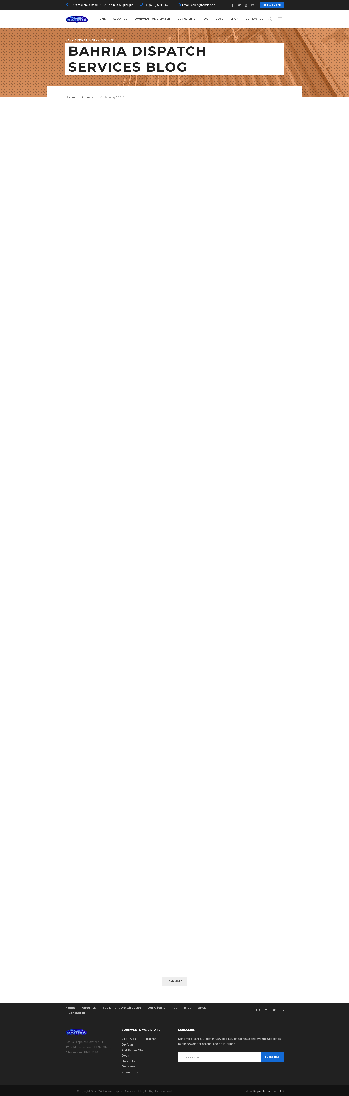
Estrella (71, 294)
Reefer (151, 1039)
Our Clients (156, 1007)
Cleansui (70, 671)
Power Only (130, 1072)
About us (89, 1007)
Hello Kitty (73, 388)
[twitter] (239, 5)
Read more (74, 211)
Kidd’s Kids (72, 199)
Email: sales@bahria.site (198, 5)
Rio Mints (71, 482)
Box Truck (129, 1039)
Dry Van (127, 1044)
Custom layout (77, 860)
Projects (87, 97)
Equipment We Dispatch (122, 1007)
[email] (252, 5)
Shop (202, 1007)
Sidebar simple (76, 954)
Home (70, 97)
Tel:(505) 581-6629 (157, 5)
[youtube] (246, 5)
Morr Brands (75, 577)
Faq (175, 1007)
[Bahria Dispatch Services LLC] (76, 19)
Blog (188, 1007)
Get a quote (272, 5)
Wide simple (73, 765)
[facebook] (233, 5)
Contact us (77, 1013)
